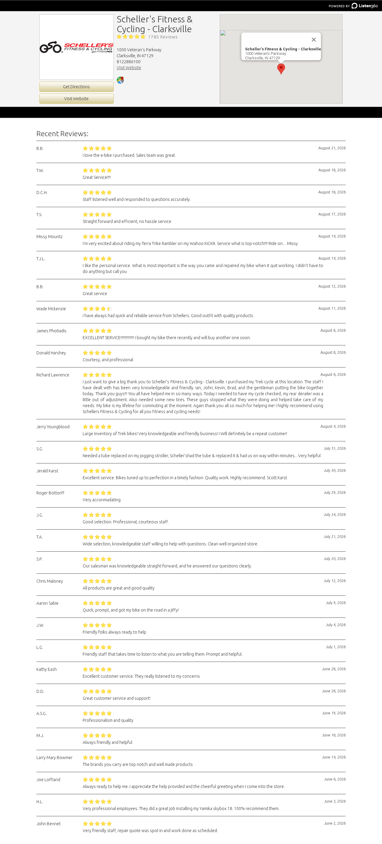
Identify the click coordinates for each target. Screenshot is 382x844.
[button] (281, 69)
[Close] (314, 39)
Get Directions (76, 86)
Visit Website (76, 98)
